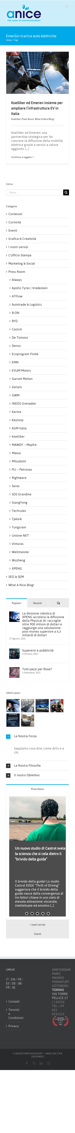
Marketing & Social (21, 263)
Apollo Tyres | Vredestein (30, 288)
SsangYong (19, 502)
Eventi (12, 230)
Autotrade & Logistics (27, 304)
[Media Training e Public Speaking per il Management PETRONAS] (57, 705)
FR (19, 979)
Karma (16, 411)
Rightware (19, 477)
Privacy (13, 1026)
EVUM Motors (21, 370)
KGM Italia (19, 428)
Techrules (19, 510)
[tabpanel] (37, 856)
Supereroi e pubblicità (38, 650)
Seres (16, 486)
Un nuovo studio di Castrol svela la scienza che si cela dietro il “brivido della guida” (40, 853)
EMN (15, 362)
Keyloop (17, 420)
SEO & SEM (16, 576)
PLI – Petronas (22, 469)
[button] (37, 736)
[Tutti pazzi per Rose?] (14, 669)
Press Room (28, 119)
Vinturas (18, 543)
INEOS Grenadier (24, 403)
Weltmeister (20, 552)
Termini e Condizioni (14, 1014)
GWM (15, 395)
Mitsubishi (19, 461)
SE (13, 987)
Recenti (37, 603)
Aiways (17, 279)
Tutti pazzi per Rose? (37, 669)
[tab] (37, 788)
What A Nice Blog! (44, 119)
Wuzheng (18, 560)
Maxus (16, 453)
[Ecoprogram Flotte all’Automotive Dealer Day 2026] (13, 720)
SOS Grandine (21, 494)
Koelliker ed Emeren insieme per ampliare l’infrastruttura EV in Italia (37, 108)
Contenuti (15, 214)
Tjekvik (17, 519)
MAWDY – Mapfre (24, 444)
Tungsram (19, 527)
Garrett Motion (22, 378)
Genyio (17, 387)
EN (13, 979)
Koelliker (16, 119)
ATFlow (17, 296)
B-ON (15, 312)
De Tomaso (20, 337)
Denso (16, 345)
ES (7, 983)
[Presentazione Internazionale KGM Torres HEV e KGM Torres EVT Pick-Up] (27, 720)
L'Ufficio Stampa (19, 255)
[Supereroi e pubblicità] (14, 650)
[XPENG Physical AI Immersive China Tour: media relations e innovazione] (13, 705)
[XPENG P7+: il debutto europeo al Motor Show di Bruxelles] (42, 705)
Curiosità (14, 222)
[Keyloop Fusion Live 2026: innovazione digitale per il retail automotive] (27, 705)
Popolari (16, 603)
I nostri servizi (18, 247)
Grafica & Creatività (22, 238)
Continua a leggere (21, 157)
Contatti (14, 1001)
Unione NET (20, 535)
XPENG (17, 568)
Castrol (17, 329)
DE (14, 983)
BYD (15, 321)
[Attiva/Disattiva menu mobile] (67, 6)
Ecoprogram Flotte (25, 354)
